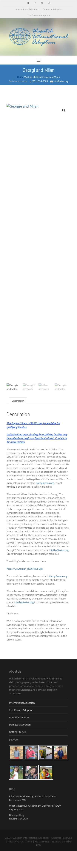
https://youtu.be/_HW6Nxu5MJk (25, 568)
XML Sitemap (42, 841)
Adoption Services (19, 717)
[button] (63, 110)
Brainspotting (16, 815)
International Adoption (26, 9)
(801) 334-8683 (40, 81)
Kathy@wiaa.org (45, 483)
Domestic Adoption (52, 9)
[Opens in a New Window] (28, 3)
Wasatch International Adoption (31, 837)
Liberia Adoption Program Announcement (32, 796)
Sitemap (56, 841)
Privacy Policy (15, 841)
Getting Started (17, 732)
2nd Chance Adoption (38, 15)
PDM (38, 845)
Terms (28, 841)
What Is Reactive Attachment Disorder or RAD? (35, 805)
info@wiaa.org (60, 81)
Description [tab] (18, 400)
